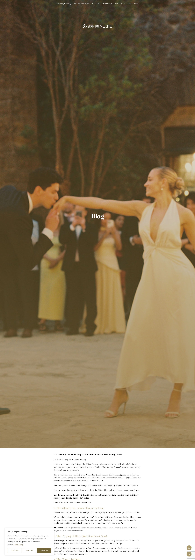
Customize (14, 550)
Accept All (44, 550)
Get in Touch (133, 3)
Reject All (29, 550)
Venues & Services (81, 3)
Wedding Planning (63, 3)
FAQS (123, 3)
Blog (116, 3)
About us (95, 3)
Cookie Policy (18, 545)
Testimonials (107, 3)
